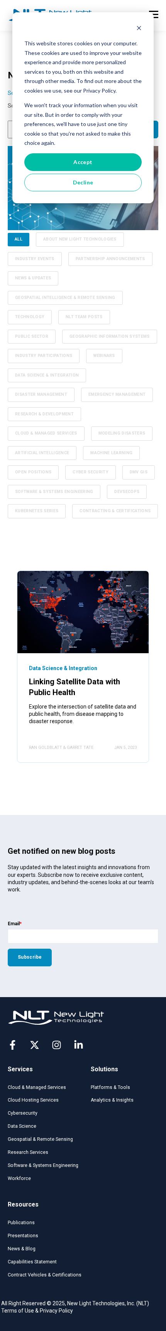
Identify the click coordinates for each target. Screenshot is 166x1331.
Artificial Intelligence (42, 452)
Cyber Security (90, 472)
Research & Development (44, 414)
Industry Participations (43, 355)
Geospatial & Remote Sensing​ (40, 1139)
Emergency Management (117, 394)
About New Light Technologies (80, 239)
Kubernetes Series (36, 510)
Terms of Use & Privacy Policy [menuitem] (37, 1311)
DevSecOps (126, 491)
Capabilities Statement (32, 1262)
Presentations (23, 1235)
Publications (21, 1222)
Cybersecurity (22, 1113)
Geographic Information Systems (109, 336)
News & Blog (22, 1248)
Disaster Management (41, 394)
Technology (29, 316)
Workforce (19, 1178)
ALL (18, 239)
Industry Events (34, 258)
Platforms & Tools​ (110, 1087)
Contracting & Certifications (115, 510)
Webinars (104, 355)
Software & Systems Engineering (54, 491)
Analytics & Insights (112, 1100)
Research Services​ (28, 1152)
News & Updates (33, 277)
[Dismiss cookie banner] (139, 29)
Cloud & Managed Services (46, 433)
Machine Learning (111, 452)
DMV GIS (138, 472)
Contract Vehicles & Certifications (44, 1275)
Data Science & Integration (47, 375)
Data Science (22, 1126)
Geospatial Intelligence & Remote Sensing (65, 297)
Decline (83, 182)
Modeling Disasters (122, 433)
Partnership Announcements (110, 258)
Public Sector (31, 336)
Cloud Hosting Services (33, 1100)
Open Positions (33, 472)
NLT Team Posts (84, 316)
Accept (83, 162)
